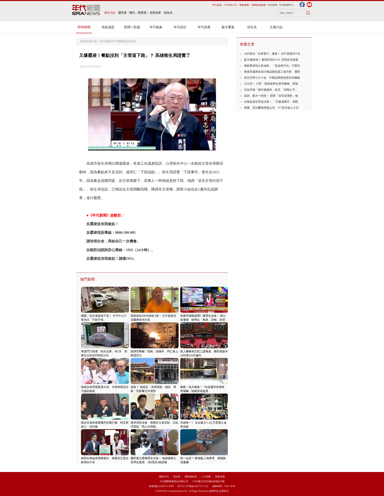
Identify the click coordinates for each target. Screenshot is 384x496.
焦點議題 (108, 27)
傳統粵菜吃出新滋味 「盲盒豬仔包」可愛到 (272, 65)
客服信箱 (220, 476)
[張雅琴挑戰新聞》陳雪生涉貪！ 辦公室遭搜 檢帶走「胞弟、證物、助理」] (204, 311)
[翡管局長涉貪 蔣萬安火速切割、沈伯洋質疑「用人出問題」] (155, 418)
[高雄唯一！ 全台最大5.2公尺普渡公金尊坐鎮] (204, 418)
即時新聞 (84, 27)
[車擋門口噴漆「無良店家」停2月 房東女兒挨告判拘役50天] (105, 347)
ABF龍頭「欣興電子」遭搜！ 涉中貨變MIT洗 (272, 53)
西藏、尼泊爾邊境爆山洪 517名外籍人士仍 (271, 107)
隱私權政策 (191, 476)
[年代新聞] (86, 10)
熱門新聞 (87, 279)
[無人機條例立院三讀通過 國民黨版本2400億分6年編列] (204, 347)
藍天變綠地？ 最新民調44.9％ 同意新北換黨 (271, 59)
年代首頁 (217, 5)
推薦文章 (247, 44)
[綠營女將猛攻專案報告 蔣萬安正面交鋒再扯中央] (105, 454)
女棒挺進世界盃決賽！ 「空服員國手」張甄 (271, 101)
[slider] (152, 147)
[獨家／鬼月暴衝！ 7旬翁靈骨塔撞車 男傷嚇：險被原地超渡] (204, 383)
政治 (133, 41)
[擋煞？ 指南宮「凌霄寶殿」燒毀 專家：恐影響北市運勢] (155, 383)
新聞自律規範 (259, 5)
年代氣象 (156, 27)
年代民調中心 (286, 5)
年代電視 (105, 41)
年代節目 (180, 27)
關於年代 (164, 476)
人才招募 (206, 476)
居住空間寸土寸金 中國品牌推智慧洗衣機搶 (272, 77)
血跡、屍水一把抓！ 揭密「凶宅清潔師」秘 (271, 95)
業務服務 (244, 5)
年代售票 (272, 5)
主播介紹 (276, 27)
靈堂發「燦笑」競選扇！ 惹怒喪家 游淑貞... (146, 12)
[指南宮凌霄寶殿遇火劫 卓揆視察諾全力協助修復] (105, 383)
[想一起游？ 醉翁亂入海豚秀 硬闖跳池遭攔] (204, 454)
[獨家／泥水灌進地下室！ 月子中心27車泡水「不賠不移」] (105, 311)
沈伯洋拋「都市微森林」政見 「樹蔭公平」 (271, 89)
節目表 (252, 27)
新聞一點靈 (132, 27)
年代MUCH (230, 5)
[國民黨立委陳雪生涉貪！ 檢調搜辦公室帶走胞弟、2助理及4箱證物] (155, 454)
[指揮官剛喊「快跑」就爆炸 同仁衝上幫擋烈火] (155, 347)
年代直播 (204, 27)
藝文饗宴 (228, 27)
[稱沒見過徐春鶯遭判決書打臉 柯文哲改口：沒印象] (105, 418)
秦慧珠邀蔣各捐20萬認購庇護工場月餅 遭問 (272, 71)
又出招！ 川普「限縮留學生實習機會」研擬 (271, 83)
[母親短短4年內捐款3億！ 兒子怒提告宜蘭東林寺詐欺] (155, 311)
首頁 (126, 41)
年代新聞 (117, 41)
